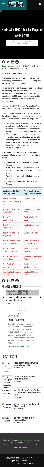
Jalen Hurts (7, 66)
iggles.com (10, 445)
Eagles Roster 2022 (32, 199)
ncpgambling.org (29, 440)
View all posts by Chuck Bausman (18, 346)
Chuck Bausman (22, 43)
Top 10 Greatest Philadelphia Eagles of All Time (12, 201)
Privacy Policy (27, 463)
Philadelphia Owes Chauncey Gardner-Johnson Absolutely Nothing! (18, 296)
